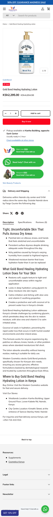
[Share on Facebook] (17, 213)
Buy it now (26, 121)
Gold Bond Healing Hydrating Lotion (22, 24)
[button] (49, 9)
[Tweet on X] (11, 213)
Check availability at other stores (20, 140)
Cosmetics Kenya (16, 461)
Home (5, 24)
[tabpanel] (26, 324)
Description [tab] (8, 222)
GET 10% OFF (9, 513)
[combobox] (26, 15)
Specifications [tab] (25, 222)
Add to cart (35, 113)
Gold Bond (7, 80)
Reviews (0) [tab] (41, 222)
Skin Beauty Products (12, 183)
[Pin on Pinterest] (22, 213)
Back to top (27, 439)
